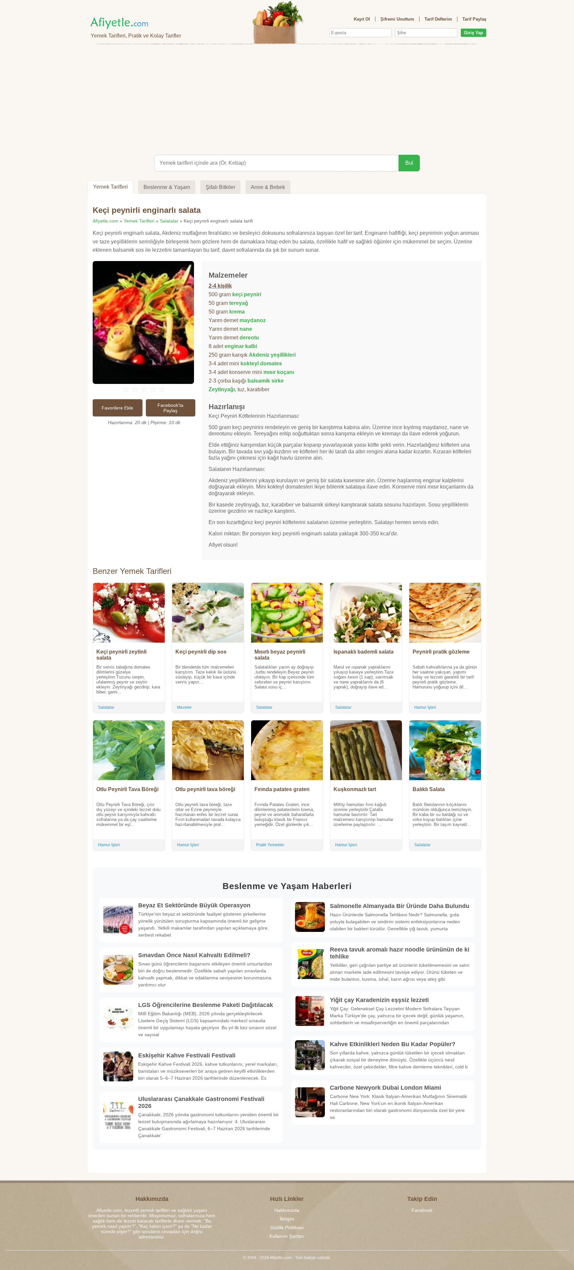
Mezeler (184, 707)
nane (245, 329)
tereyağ (238, 303)
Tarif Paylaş (474, 19)
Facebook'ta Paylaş (170, 408)
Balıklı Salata (429, 789)
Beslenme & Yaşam (167, 187)
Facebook (422, 1210)
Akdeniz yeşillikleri (272, 355)
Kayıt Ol (362, 19)
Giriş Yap (473, 32)
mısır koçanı (278, 372)
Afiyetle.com (105, 221)
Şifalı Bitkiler (220, 187)
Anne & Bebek (268, 187)
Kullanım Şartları (286, 1236)
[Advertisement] (287, 98)
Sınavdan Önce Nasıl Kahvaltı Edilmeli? (194, 955)
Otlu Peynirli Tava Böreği (127, 789)
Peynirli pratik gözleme (441, 652)
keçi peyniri (246, 294)
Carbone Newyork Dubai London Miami (385, 1087)
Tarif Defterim (438, 19)
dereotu (249, 337)
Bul (409, 163)
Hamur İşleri (425, 707)
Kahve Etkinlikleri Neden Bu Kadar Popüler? (392, 1044)
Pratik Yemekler (270, 845)
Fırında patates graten (282, 789)
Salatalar (169, 221)
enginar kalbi (241, 346)
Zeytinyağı (222, 389)
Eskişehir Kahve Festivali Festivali (187, 1055)
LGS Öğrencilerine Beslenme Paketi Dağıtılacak (205, 1005)
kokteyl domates (261, 363)
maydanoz (252, 320)
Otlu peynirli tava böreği (205, 789)
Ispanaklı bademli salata (364, 652)
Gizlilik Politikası (287, 1227)
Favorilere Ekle (117, 407)
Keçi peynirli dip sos (201, 652)
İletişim (287, 1219)
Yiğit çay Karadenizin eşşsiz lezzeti (379, 1000)
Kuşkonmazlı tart (355, 789)
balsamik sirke (265, 381)
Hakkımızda (286, 1210)
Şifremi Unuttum (397, 19)
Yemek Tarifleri (110, 187)
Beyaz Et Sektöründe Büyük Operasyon (194, 905)
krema (237, 312)
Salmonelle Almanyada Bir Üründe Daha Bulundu (399, 906)
